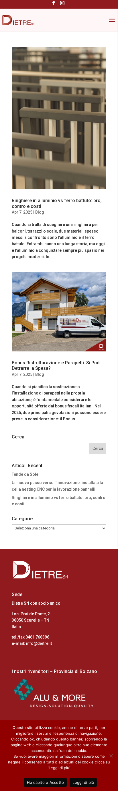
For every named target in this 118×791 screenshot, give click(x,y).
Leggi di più (83, 782)
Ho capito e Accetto (45, 782)
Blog (39, 212)
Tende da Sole (25, 474)
